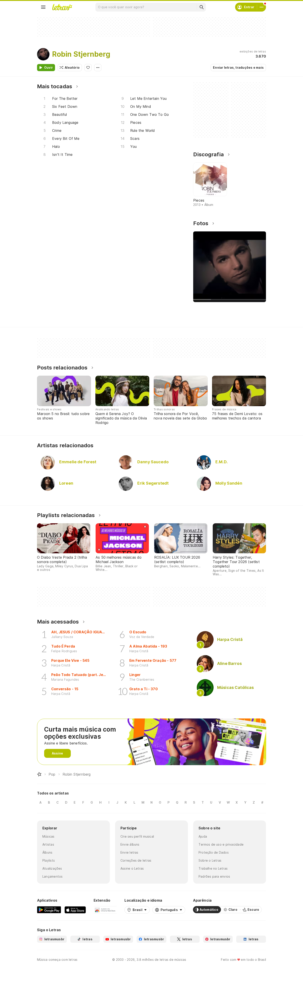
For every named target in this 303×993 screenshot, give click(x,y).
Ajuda (203, 836)
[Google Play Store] (49, 909)
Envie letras (129, 852)
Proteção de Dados (214, 852)
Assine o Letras (132, 868)
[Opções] (97, 67)
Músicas (48, 836)
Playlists (48, 860)
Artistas (48, 844)
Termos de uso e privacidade (221, 844)
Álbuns (47, 852)
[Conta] (261, 7)
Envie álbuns (130, 844)
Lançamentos (52, 876)
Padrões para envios (214, 876)
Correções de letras (135, 860)
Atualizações (52, 868)
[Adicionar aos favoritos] (88, 67)
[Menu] (43, 7)
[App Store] (75, 909)
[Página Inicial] (39, 774)
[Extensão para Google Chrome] (105, 909)
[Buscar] (201, 7)
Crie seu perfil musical (137, 836)
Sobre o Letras (210, 860)
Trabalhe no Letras (213, 868)
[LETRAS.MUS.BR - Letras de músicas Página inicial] (62, 7)
